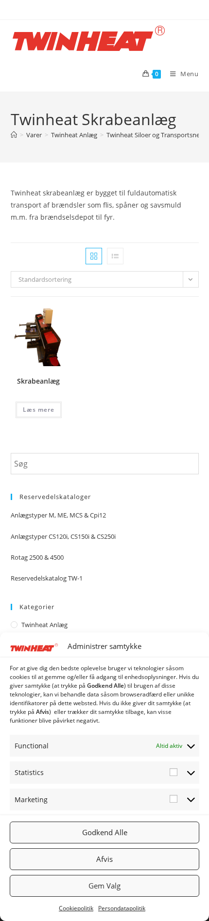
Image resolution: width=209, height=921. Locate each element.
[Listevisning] (115, 256)
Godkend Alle (104, 832)
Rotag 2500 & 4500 (37, 557)
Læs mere (38, 409)
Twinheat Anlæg (44, 624)
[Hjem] (14, 134)
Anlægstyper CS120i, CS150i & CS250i (63, 536)
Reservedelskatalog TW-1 (47, 578)
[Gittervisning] (94, 256)
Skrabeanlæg (38, 381)
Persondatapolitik (121, 908)
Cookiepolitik (76, 908)
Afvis (104, 859)
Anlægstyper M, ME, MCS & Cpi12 (58, 515)
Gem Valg (104, 885)
